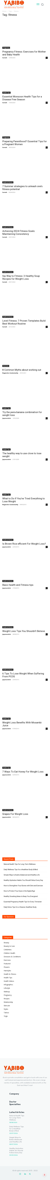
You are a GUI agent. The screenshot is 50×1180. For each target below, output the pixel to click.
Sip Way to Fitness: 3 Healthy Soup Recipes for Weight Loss (21, 277)
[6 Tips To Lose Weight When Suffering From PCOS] (25, 655)
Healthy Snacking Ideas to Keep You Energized (21, 896)
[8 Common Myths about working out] (25, 350)
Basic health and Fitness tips (17, 585)
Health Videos (9, 981)
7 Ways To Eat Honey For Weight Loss (22, 771)
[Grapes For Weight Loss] (25, 796)
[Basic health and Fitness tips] (25, 567)
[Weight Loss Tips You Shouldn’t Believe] (25, 611)
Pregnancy (6, 48)
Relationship (8, 1002)
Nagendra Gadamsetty (10, 373)
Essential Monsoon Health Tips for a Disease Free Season (22, 98)
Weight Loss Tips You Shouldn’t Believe (23, 631)
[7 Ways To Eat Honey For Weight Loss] (25, 752)
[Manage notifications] (44, 1175)
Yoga (6, 1016)
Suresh (4, 58)
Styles (6, 1009)
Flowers (7, 967)
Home (4, 11)
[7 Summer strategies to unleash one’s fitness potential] (25, 168)
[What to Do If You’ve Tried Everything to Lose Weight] (25, 480)
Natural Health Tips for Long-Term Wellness (20, 864)
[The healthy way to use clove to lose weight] (25, 437)
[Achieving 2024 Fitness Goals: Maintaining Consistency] (25, 213)
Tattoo (6, 1012)
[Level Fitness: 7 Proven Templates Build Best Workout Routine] (25, 303)
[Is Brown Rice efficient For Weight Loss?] (25, 526)
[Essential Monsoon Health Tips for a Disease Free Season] (25, 79)
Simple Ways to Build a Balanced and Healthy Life (22, 875)
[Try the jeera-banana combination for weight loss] (25, 394)
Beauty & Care (9, 946)
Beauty (6, 942)
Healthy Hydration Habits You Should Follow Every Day (23, 880)
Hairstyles (7, 970)
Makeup (7, 991)
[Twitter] (30, 1174)
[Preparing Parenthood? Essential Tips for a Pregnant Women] (25, 123)
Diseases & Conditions (12, 956)
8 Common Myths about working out (21, 369)
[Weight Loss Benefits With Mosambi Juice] (25, 703)
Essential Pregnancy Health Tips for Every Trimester (23, 902)
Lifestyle (7, 988)
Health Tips (6, 92)
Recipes (7, 998)
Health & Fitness (8, 182)
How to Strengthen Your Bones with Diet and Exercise (23, 886)
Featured (7, 963)
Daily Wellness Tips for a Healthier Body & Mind (21, 869)
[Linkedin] (25, 1174)
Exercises (5, 366)
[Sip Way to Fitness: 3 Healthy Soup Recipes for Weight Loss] (25, 258)
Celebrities (8, 949)
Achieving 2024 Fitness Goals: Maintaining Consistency (18, 232)
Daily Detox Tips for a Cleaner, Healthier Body (20, 907)
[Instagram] (20, 1174)
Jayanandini (6, 418)
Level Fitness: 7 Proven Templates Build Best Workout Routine (24, 322)
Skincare (7, 1005)
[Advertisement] (25, 837)
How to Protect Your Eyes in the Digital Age (19, 891)
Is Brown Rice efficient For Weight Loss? (24, 543)
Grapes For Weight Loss (15, 814)
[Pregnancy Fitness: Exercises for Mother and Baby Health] (25, 34)
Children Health (9, 953)
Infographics (8, 984)
